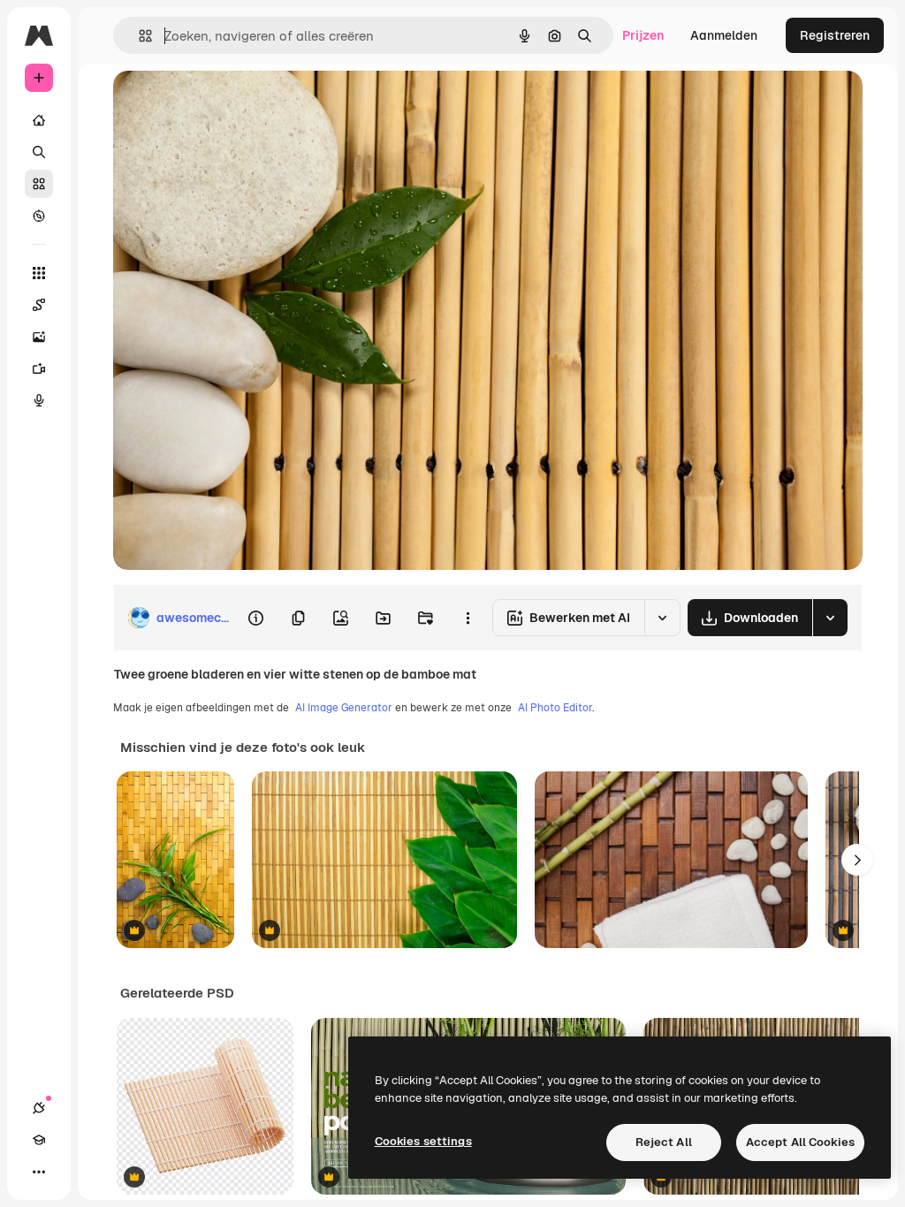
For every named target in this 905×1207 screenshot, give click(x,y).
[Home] (39, 120)
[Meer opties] (467, 617)
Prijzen (643, 35)
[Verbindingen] (39, 1108)
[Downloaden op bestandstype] (830, 617)
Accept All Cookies (800, 1142)
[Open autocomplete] (138, 35)
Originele (229, 103)
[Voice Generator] (39, 400)
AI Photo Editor (555, 708)
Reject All (663, 1142)
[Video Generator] (39, 368)
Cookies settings (423, 1141)
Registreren (835, 35)
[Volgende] (857, 859)
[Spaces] (39, 305)
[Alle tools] (39, 273)
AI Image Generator (343, 708)
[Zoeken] (39, 152)
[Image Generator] (39, 337)
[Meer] (39, 1172)
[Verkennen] (39, 215)
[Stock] (39, 184)
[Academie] (39, 1140)
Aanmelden (723, 35)
